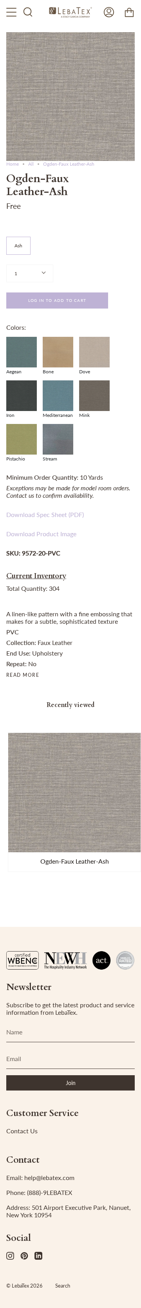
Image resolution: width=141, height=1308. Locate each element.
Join (71, 1083)
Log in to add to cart (57, 300)
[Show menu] (12, 12)
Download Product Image (41, 533)
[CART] (129, 12)
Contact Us (22, 1130)
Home (12, 164)
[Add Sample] (17, 842)
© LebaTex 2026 (24, 1285)
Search (62, 1285)
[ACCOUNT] (108, 12)
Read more (22, 675)
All (31, 164)
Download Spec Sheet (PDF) (45, 514)
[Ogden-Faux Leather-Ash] (74, 792)
